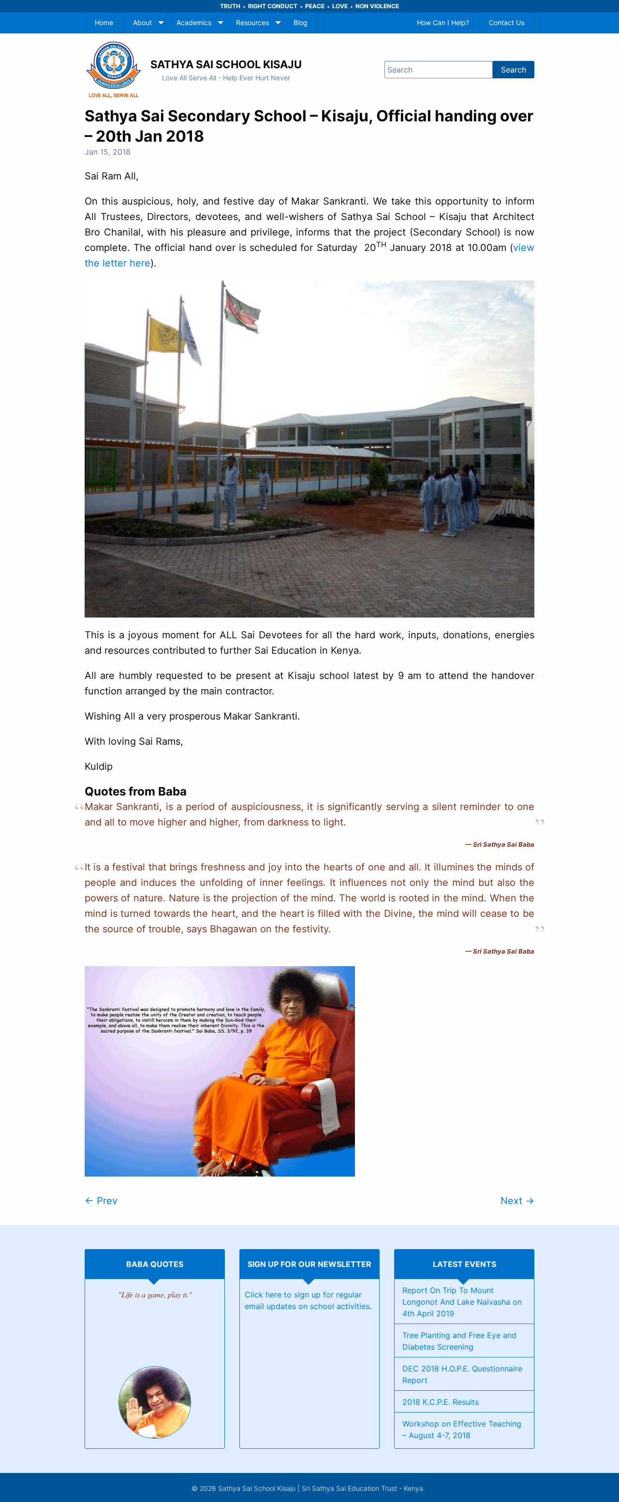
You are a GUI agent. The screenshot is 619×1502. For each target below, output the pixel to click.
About (142, 22)
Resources (252, 22)
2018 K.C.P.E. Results (440, 1402)
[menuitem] (104, 23)
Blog (301, 22)
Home (104, 22)
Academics (194, 22)
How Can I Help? (443, 22)
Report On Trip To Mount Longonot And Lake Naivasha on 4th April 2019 (462, 1301)
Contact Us (506, 22)
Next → (517, 1201)
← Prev (101, 1201)
